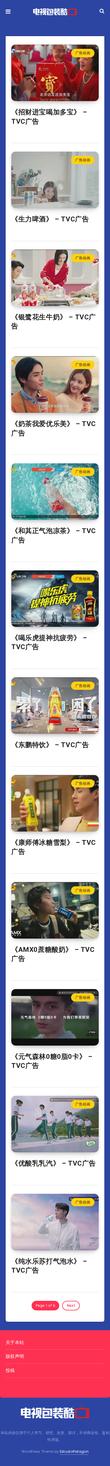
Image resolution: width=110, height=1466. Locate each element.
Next (71, 1305)
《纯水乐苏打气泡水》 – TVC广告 (49, 1265)
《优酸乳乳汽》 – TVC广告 (53, 1163)
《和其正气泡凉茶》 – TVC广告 (53, 535)
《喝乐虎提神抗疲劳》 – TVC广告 (49, 642)
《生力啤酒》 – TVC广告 (50, 219)
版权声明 (15, 1356)
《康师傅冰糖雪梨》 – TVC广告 (53, 847)
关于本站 (15, 1342)
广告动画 (82, 53)
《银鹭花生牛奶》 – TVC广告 (53, 321)
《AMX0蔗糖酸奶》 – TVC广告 (53, 954)
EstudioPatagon (74, 1451)
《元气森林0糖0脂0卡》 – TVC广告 (51, 1061)
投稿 (10, 1370)
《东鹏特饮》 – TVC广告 (50, 745)
